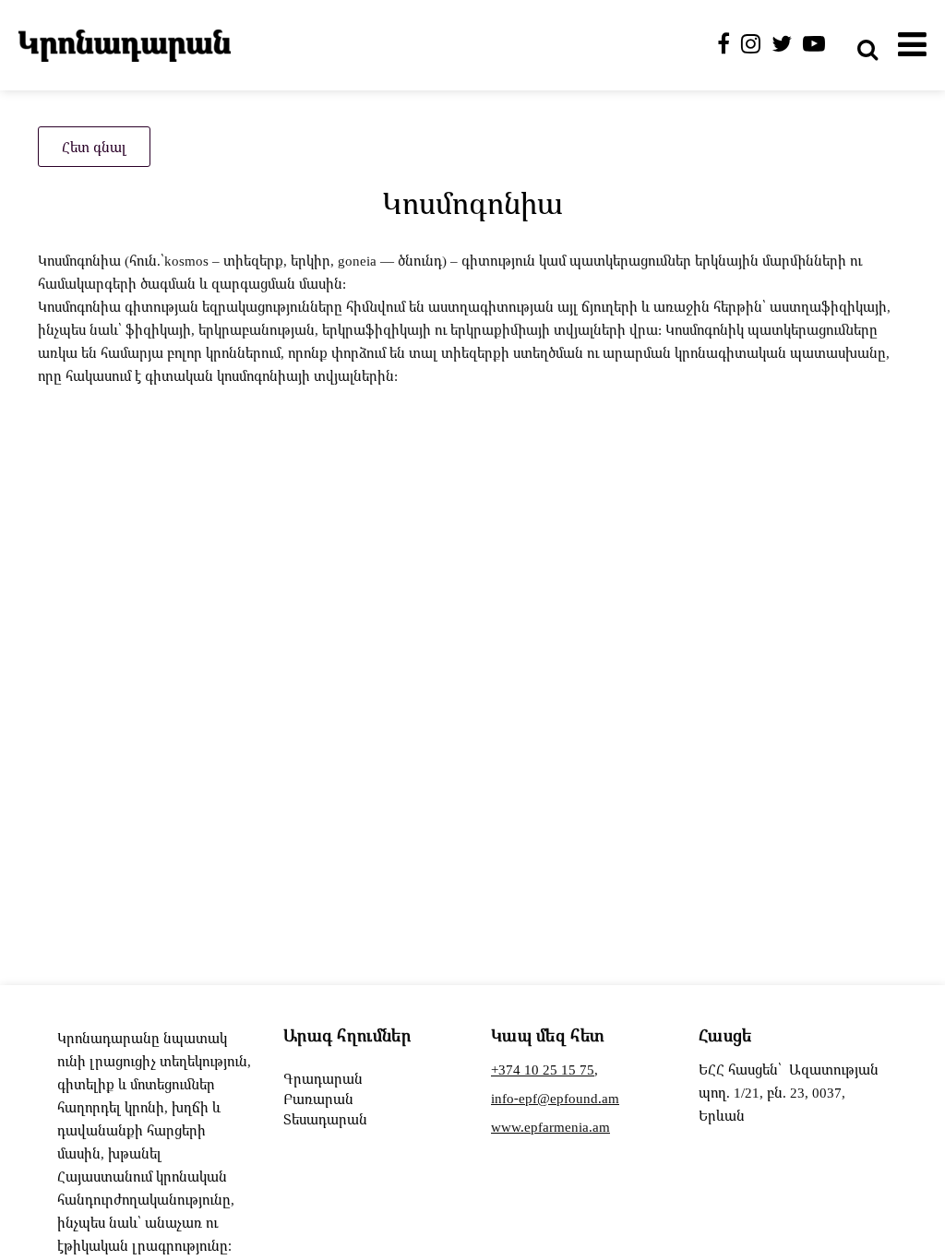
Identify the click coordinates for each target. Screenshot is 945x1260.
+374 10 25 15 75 (542, 1069)
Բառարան (318, 1098)
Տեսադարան (325, 1119)
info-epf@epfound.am (555, 1097)
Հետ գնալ (94, 146)
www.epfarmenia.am (550, 1126)
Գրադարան (323, 1078)
